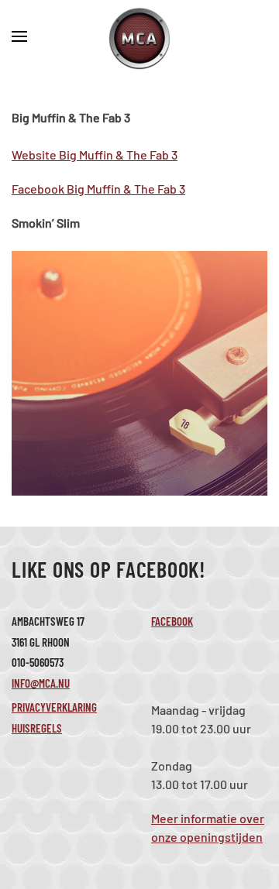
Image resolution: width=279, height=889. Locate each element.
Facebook (172, 621)
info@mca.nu (41, 683)
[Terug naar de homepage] (139, 38)
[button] (19, 38)
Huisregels (37, 728)
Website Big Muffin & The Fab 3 (94, 154)
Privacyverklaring (54, 707)
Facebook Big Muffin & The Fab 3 (98, 188)
